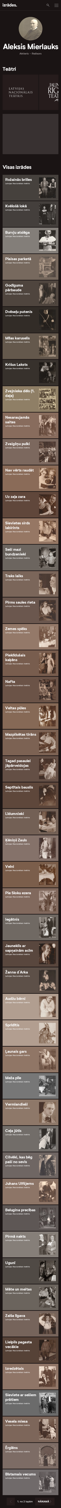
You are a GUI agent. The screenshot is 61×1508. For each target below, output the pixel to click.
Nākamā (43, 1501)
